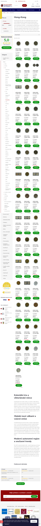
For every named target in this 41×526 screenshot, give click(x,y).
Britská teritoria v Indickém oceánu (8, 85)
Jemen (6, 113)
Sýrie (6, 171)
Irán (6, 107)
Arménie (6, 71)
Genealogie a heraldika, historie (6, 244)
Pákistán (6, 153)
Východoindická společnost (8, 189)
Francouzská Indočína (7, 96)
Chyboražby (6, 203)
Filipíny (6, 93)
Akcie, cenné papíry (6, 231)
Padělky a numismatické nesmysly (6, 206)
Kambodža (7, 118)
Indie (6, 101)
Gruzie (6, 97)
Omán (6, 151)
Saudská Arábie (8, 160)
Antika (5, 194)
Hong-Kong (7, 99)
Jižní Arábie (7, 115)
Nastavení (7, 524)
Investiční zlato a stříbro (6, 59)
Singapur (6, 162)
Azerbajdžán (7, 73)
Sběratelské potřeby (6, 219)
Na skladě (6, 31)
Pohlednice (5, 222)
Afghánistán (7, 69)
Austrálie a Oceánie (7, 192)
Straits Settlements (7, 169)
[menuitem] (4, 10)
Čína (6, 91)
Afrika (5, 63)
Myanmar (7, 143)
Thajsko (6, 177)
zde (28, 521)
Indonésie (7, 103)
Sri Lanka (7, 167)
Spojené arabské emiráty (8, 165)
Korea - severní (7, 128)
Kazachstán (7, 122)
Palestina (6, 154)
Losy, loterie (5, 250)
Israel (6, 109)
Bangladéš (7, 77)
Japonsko (7, 111)
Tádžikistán (7, 173)
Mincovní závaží (6, 214)
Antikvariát (5, 275)
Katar (6, 120)
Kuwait (6, 130)
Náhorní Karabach (8, 145)
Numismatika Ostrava (10, 506)
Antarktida (6, 196)
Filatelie (4, 238)
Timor (6, 181)
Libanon (6, 134)
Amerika (5, 65)
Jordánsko (7, 116)
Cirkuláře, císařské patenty (6, 267)
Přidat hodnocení (6, 47)
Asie (5, 67)
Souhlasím (34, 521)
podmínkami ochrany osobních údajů (19, 499)
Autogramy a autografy (5, 235)
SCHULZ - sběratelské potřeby (30, 506)
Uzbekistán (7, 185)
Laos (6, 132)
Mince (4, 61)
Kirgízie (6, 124)
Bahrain (6, 75)
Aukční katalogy (6, 259)
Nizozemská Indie (8, 149)
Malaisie (6, 137)
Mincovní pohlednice (7, 201)
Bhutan (6, 82)
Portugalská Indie (8, 158)
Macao (6, 135)
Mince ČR (4, 270)
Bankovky (5, 216)
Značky (4, 278)
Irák (6, 105)
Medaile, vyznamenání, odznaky (7, 226)
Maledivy (6, 139)
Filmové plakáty (6, 241)
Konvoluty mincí (7, 211)
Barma (6, 79)
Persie (6, 156)
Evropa (5, 197)
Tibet (6, 179)
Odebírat (34, 496)
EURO (5, 199)
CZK (37, 1)
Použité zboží (5, 272)
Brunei (6, 81)
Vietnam (6, 187)
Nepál (6, 147)
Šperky (4, 229)
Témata (5, 209)
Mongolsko (7, 141)
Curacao (6, 89)
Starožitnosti (5, 247)
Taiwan (6, 175)
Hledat (24, 5)
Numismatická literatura (5, 256)
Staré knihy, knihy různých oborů (6, 263)
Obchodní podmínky (4, 1)
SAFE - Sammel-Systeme (19, 506)
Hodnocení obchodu (20, 464)
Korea (6, 126)
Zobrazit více (20, 483)
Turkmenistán (7, 183)
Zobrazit (36, 102)
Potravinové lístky (6, 253)
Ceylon (6, 87)
